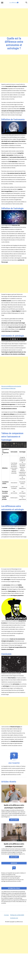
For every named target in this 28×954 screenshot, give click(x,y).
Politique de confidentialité (17, 915)
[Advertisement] (14, 22)
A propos (6, 915)
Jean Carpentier (14, 763)
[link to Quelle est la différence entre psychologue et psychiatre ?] (14, 793)
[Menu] (2, 3)
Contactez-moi (14, 918)
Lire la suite (14, 819)
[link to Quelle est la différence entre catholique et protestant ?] (14, 832)
